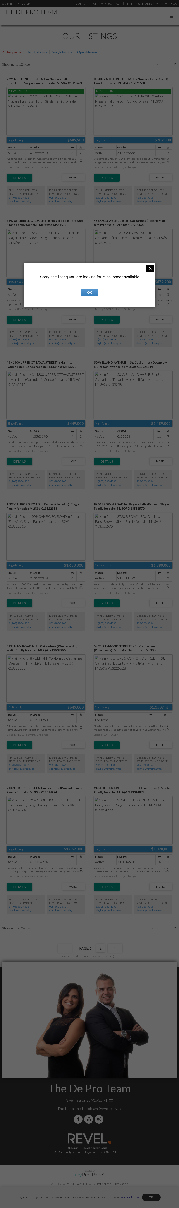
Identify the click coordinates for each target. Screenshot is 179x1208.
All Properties (12, 52)
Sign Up (24, 3)
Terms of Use (129, 1197)
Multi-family (37, 52)
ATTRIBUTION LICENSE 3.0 (112, 1184)
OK (151, 1197)
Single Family (62, 52)
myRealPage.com (89, 1175)
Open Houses (87, 52)
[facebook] (79, 1119)
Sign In (7, 3)
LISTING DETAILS (19, 178)
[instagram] (100, 1119)
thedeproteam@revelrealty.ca (98, 1108)
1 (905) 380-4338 (19, 197)
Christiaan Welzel (77, 1184)
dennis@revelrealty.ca (62, 201)
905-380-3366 (57, 197)
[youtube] (89, 1119)
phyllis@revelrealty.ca (21, 201)
